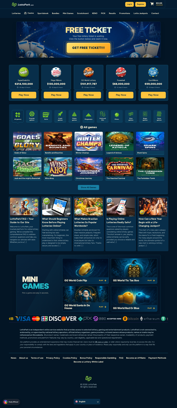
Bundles (55, 13)
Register (140, 4)
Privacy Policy (53, 357)
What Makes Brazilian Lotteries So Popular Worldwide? (86, 222)
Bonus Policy (86, 357)
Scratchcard (82, 13)
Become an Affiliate (136, 357)
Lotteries (16, 13)
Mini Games (68, 13)
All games (90, 127)
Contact (155, 13)
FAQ (121, 357)
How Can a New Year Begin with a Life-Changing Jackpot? (150, 222)
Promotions (124, 13)
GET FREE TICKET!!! (88, 48)
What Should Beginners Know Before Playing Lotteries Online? (55, 222)
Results (112, 13)
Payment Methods (157, 357)
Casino (31, 13)
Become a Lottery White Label (88, 361)
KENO (94, 13)
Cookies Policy (70, 357)
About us (23, 357)
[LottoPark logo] (23, 4)
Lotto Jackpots (141, 13)
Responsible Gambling (105, 357)
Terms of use (37, 357)
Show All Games (88, 187)
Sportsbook (42, 13)
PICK (103, 13)
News (13, 357)
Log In (129, 4)
